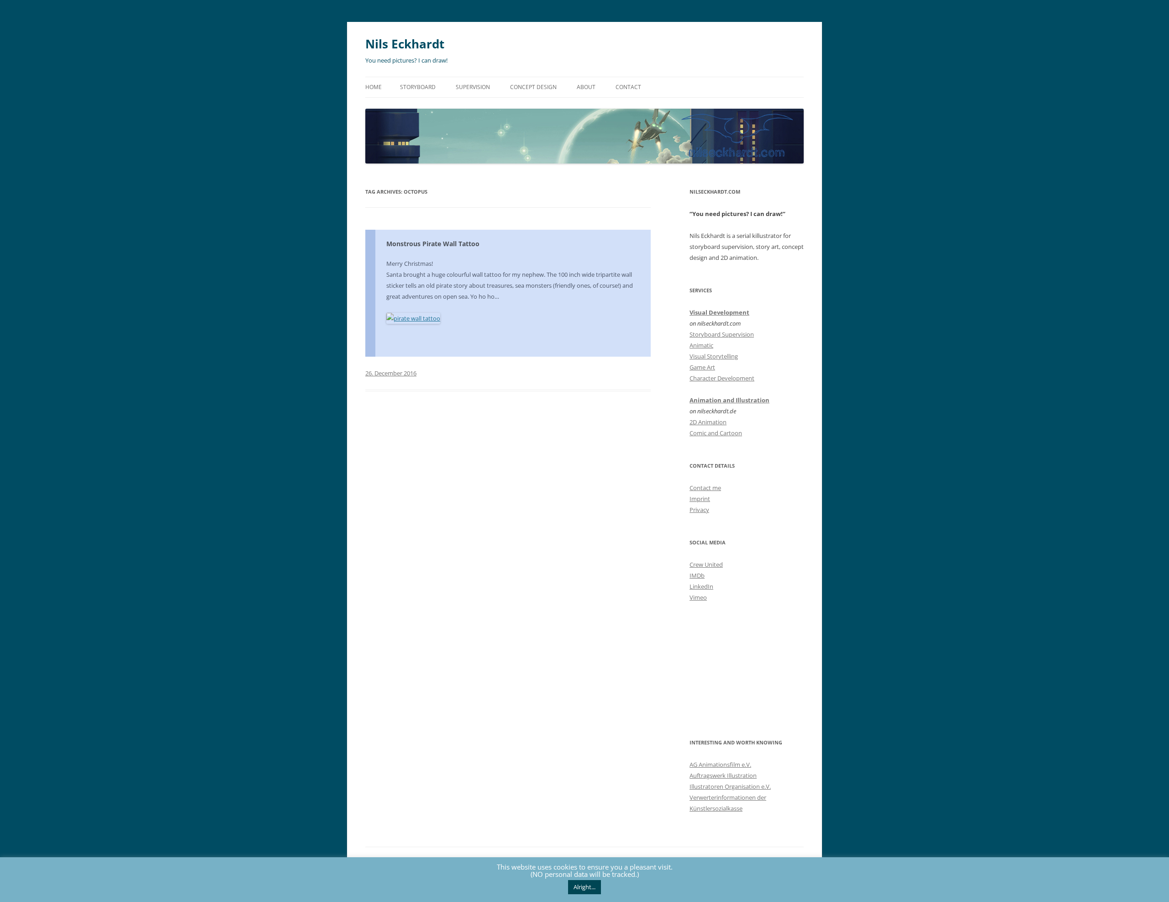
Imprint (700, 499)
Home (373, 87)
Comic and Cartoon (716, 433)
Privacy (699, 510)
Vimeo (698, 597)
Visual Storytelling (714, 356)
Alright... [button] (584, 887)
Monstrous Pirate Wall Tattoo (432, 243)
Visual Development (719, 312)
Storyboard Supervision (722, 334)
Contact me (705, 488)
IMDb (697, 575)
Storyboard (418, 87)
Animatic (701, 345)
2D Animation (708, 422)
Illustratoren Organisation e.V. (730, 786)
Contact (628, 87)
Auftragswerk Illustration (723, 775)
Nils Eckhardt (404, 44)
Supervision (473, 87)
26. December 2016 (390, 373)
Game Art (702, 367)
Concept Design (533, 87)
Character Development (722, 378)
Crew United (706, 564)
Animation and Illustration (729, 400)
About (586, 87)
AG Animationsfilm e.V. (720, 764)
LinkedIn (701, 586)
